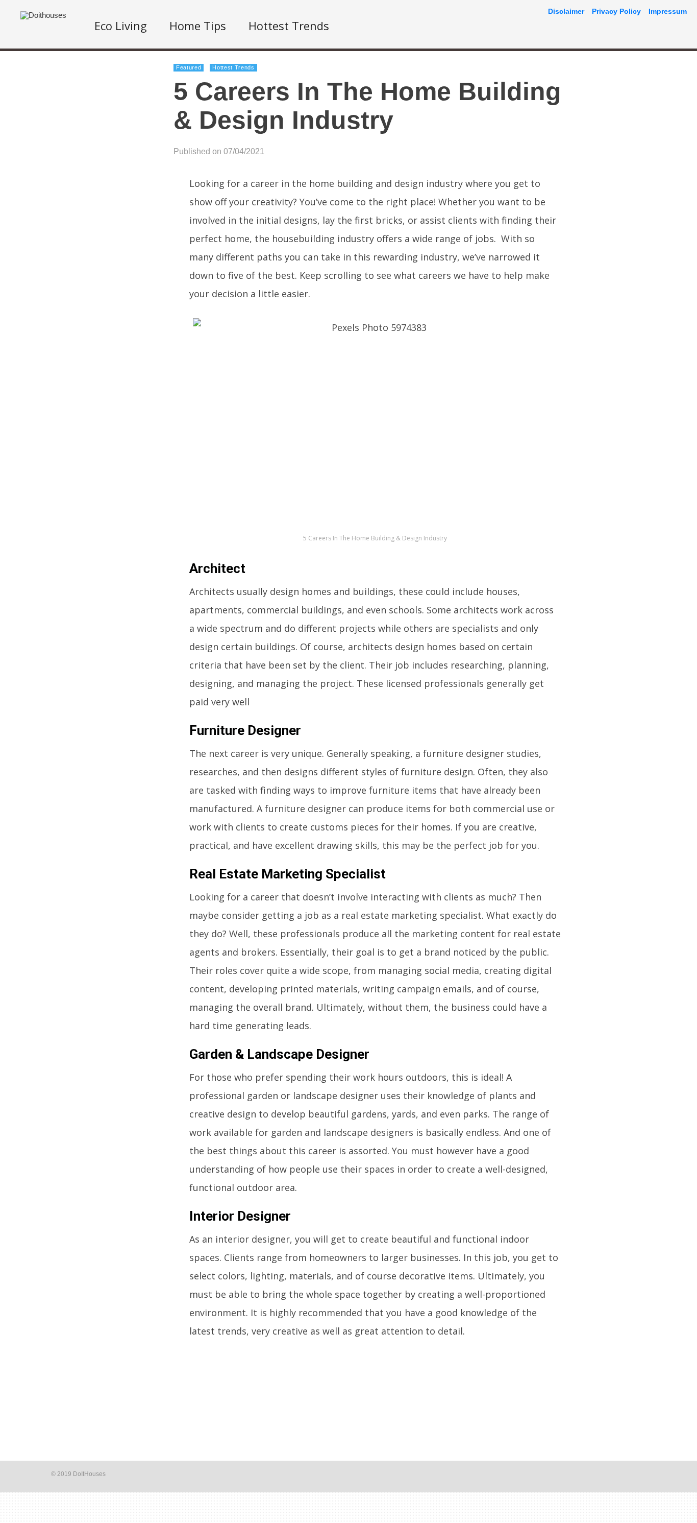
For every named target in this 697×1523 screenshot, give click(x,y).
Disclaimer (566, 11)
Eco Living (120, 25)
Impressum (668, 11)
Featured (188, 67)
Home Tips (197, 25)
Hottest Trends (288, 25)
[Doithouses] (43, 15)
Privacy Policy (616, 11)
